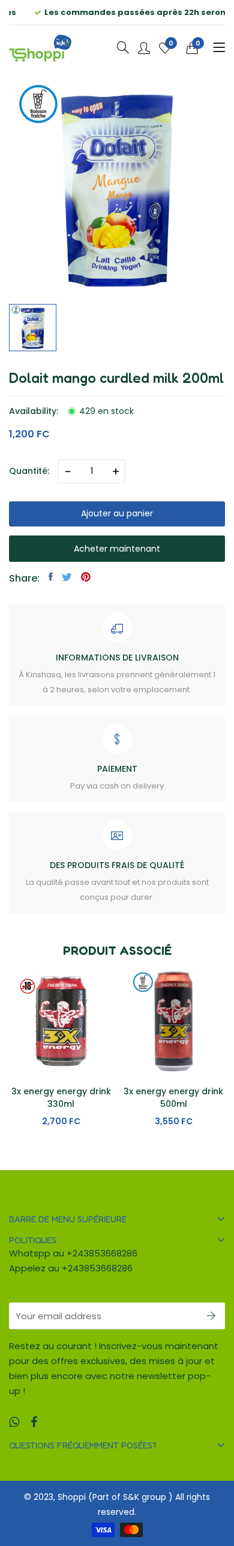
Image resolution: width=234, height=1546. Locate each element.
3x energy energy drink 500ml (173, 1097)
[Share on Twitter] (67, 576)
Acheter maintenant (117, 549)
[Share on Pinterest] (86, 576)
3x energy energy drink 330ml (61, 1097)
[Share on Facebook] (51, 576)
